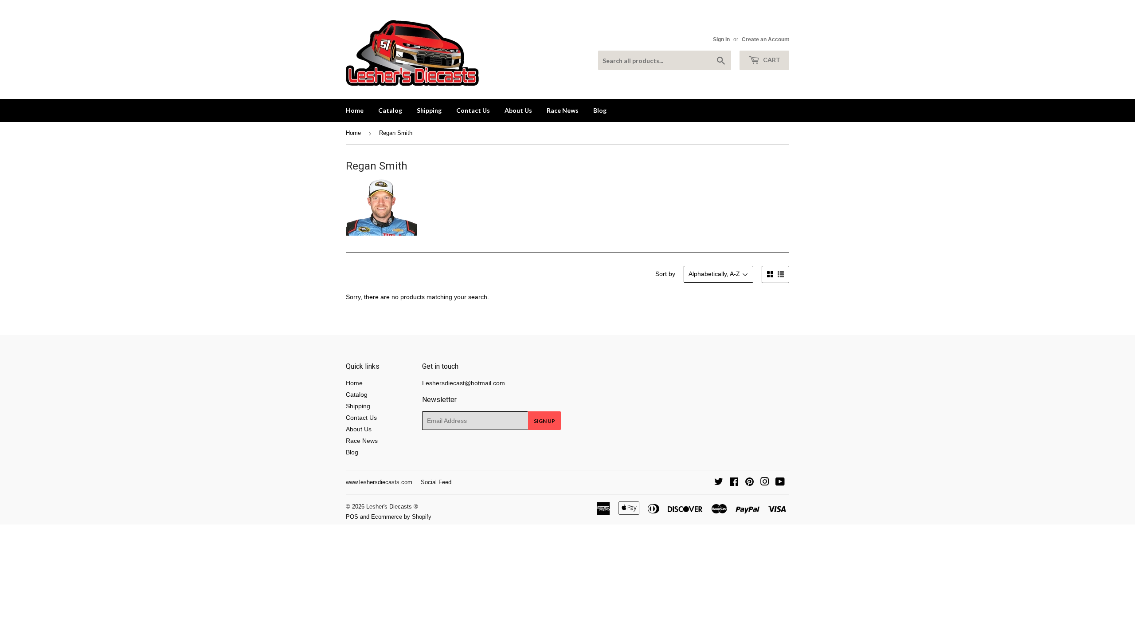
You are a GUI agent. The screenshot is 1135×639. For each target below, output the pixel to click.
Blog (600, 110)
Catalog (390, 110)
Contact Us (473, 110)
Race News (563, 110)
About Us (518, 110)
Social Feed (436, 482)
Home (355, 110)
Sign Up (544, 421)
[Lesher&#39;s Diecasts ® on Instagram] (764, 482)
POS (352, 516)
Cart (771, 59)
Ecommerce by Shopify (401, 516)
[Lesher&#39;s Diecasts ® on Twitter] (718, 482)
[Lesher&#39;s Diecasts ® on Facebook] (734, 482)
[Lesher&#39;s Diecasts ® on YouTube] (780, 482)
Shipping (429, 110)
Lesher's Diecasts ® (392, 506)
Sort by (665, 273)
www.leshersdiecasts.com (379, 482)
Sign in (721, 39)
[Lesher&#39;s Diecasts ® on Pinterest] (749, 482)
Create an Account (765, 39)
